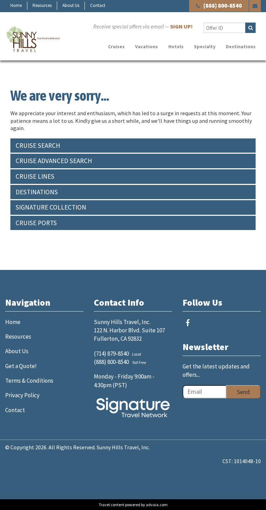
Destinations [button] (241, 46)
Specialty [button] (204, 46)
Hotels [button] (176, 46)
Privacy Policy (22, 395)
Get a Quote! (21, 366)
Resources (42, 5)
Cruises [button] (116, 46)
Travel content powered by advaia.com (133, 504)
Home (16, 5)
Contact (97, 5)
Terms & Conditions (29, 380)
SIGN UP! (181, 26)
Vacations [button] (146, 46)
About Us (70, 5)
